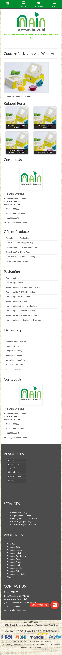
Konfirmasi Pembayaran (16, 341)
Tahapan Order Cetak (15, 365)
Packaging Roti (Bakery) (17, 556)
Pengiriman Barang (14, 351)
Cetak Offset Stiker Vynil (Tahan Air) (20, 257)
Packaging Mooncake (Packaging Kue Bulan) (24, 315)
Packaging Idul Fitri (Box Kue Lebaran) (22, 292)
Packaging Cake (13, 278)
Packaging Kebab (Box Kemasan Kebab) (23, 287)
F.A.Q (8, 337)
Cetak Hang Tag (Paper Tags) (18, 252)
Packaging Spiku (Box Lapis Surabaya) (22, 306)
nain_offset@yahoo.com (16, 222)
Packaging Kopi (13, 565)
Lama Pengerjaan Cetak (16, 360)
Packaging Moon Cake (16, 574)
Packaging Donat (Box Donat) (18, 297)
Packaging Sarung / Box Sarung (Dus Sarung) (25, 320)
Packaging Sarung (14, 562)
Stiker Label (12, 577)
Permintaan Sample (14, 355)
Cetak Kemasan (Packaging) (17, 238)
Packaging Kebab (14, 553)
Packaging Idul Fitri (14, 568)
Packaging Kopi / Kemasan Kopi (19, 301)
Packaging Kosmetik (14, 283)
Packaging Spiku (14, 571)
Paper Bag (11, 544)
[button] (54, 605)
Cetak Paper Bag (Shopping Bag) (19, 243)
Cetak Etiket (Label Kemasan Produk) (21, 247)
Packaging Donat (14, 559)
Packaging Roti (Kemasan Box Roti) (20, 311)
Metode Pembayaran (14, 369)
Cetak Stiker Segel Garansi (17, 261)
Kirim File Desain (13, 346)
